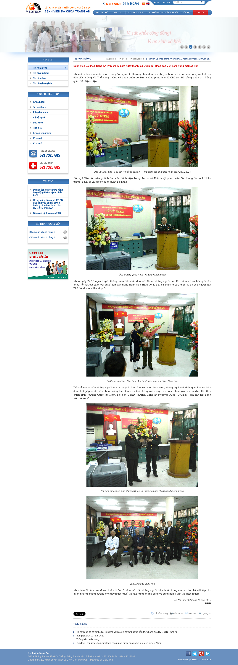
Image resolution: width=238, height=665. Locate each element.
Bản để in (178, 613)
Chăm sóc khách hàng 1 (42, 232)
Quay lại (207, 613)
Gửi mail (193, 613)
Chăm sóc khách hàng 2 (42, 237)
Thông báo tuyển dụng (87, 639)
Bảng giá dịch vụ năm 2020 (47, 213)
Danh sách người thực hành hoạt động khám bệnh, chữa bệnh (48, 192)
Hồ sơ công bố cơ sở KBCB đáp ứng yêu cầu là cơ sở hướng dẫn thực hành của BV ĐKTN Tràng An (48, 204)
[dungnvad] (65, 232)
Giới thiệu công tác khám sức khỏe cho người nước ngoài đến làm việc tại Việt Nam (118, 643)
